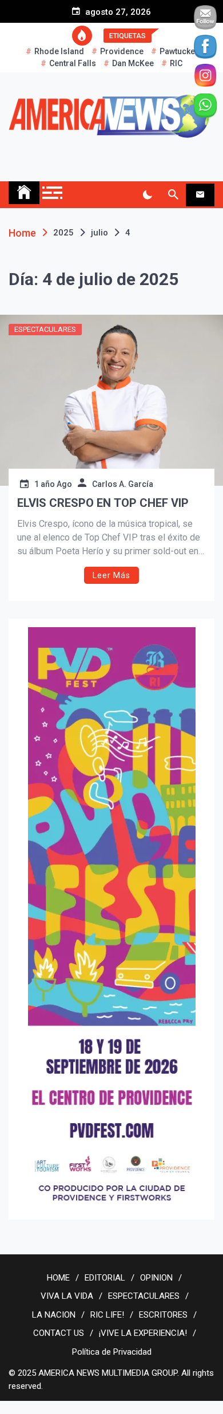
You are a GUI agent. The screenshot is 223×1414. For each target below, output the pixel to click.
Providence (122, 51)
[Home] (24, 192)
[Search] (173, 195)
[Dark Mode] (147, 195)
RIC (176, 63)
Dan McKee (133, 63)
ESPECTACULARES (45, 329)
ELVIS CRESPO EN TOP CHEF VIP (103, 503)
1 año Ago (53, 484)
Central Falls (72, 63)
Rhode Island (59, 51)
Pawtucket (178, 51)
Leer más (111, 575)
